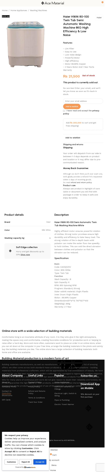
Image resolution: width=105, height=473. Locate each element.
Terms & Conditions (36, 398)
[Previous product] (95, 10)
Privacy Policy (34, 387)
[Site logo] (52, 3)
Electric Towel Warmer (64, 404)
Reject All (26, 462)
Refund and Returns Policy (36, 392)
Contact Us (7, 391)
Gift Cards (6, 400)
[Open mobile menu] (3, 3)
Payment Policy (34, 382)
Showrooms (7, 395)
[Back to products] (98, 10)
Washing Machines (38, 10)
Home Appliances (18, 10)
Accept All (40, 462)
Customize (11, 462)
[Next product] (101, 10)
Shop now (25, 254)
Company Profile (9, 387)
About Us (6, 382)
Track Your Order (35, 402)
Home (5, 10)
